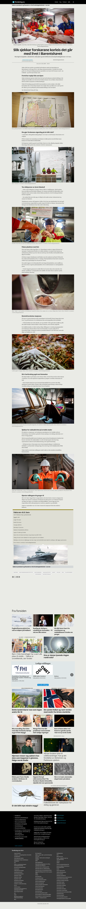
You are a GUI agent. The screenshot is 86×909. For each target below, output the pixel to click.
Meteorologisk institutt (18, 891)
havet (53, 572)
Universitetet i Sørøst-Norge (62, 890)
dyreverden (38, 574)
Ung (60, 2)
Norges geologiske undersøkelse (41, 884)
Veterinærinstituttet (60, 895)
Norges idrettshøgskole (39, 886)
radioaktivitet (47, 572)
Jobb (69, 2)
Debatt (56, 2)
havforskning (38, 572)
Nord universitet (38, 876)
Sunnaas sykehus (60, 873)
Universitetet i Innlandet (61, 885)
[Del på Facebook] (13, 577)
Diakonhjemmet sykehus (19, 858)
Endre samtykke (19, 845)
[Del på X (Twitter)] (15, 577)
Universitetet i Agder (60, 882)
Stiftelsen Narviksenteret (61, 872)
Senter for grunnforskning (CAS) (63, 864)
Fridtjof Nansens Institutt (19, 870)
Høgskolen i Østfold (18, 877)
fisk (63, 572)
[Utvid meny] (73, 2)
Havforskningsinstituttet (19, 873)
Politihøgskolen (60, 853)
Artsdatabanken (17, 856)
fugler (58, 572)
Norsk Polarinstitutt (39, 887)
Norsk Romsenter (38, 891)
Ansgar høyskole (17, 853)
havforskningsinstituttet (26, 572)
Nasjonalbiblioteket (39, 862)
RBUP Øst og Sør (60, 856)
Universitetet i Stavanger (61, 888)
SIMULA (58, 861)
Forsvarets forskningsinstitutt (20, 867)
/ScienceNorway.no (61, 822)
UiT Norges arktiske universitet (62, 880)
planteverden (68, 572)
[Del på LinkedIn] (17, 577)
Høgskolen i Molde (17, 875)
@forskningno (60, 815)
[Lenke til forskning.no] (32, 1)
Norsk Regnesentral (39, 889)
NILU (15, 899)
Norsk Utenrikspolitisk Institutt (41, 892)
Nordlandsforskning (39, 878)
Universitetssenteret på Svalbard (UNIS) (64, 891)
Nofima (36, 874)
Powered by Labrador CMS (43, 903)
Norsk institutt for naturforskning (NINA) (43, 894)
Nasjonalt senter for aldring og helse (42, 866)
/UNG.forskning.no (61, 820)
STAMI (58, 868)
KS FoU (15, 885)
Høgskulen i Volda (17, 878)
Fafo (15, 862)
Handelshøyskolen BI (18, 872)
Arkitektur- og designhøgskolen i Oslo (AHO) (22, 854)
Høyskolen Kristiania (18, 882)
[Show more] (43, 545)
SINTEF (58, 862)
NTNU (36, 860)
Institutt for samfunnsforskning (20, 883)
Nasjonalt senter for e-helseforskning (42, 868)
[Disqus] (43, 593)
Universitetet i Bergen (61, 883)
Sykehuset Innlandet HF (61, 875)
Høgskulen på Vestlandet (19, 880)
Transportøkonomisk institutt (62, 878)
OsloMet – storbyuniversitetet (41, 897)
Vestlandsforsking (60, 893)
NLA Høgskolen (38, 853)
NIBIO (15, 894)
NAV (15, 893)
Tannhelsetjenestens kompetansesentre (64, 877)
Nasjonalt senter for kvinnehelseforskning (43, 870)
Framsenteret (16, 868)
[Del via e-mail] (19, 577)
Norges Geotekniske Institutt (40, 879)
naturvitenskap (47, 574)
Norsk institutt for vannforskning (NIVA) (43, 896)
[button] (14, 674)
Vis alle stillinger (43, 685)
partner (16, 572)
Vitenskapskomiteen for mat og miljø (64, 898)
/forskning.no (60, 817)
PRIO (58, 854)
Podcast (65, 2)
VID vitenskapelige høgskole (62, 896)
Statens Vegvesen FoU (61, 870)
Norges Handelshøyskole (40, 881)
